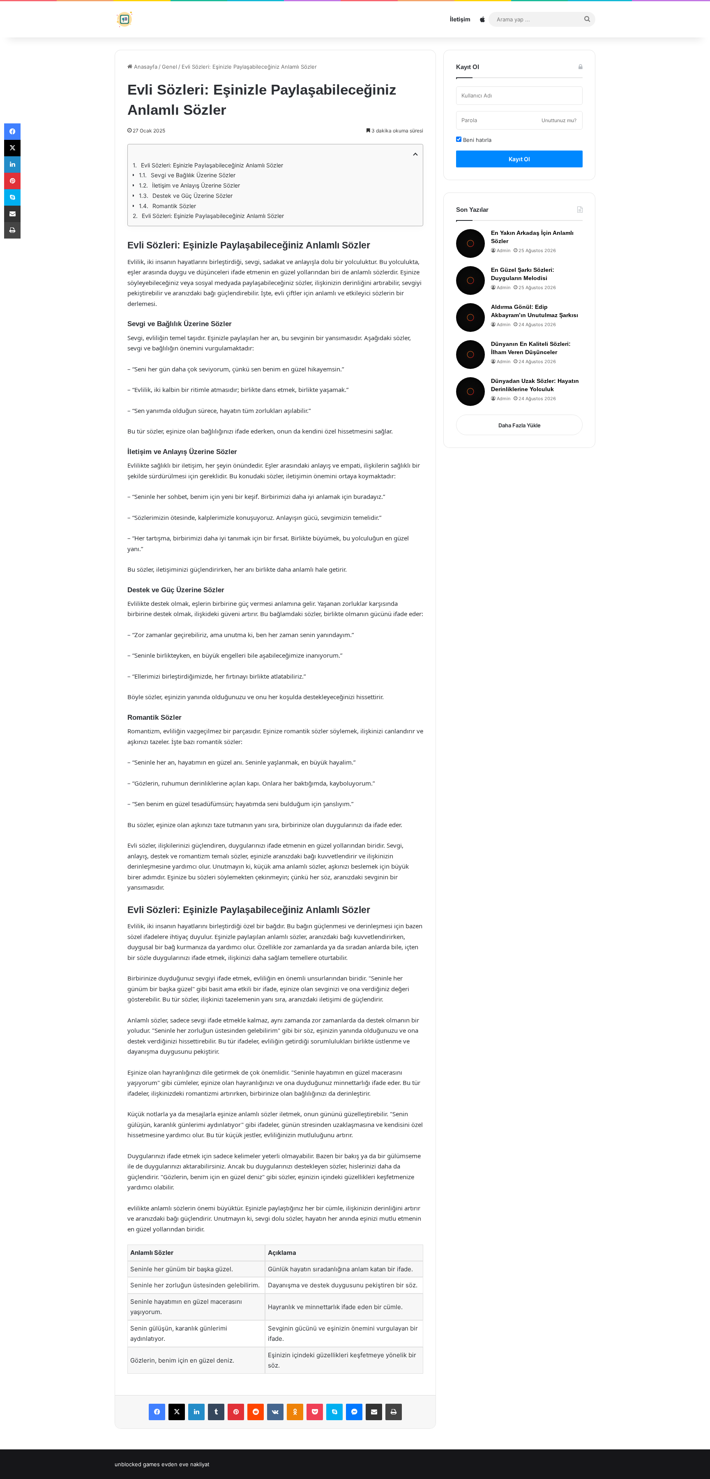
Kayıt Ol (519, 158)
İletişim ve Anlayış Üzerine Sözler (196, 185)
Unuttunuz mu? (559, 120)
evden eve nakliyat (185, 1464)
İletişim (460, 19)
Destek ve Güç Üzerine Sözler (192, 195)
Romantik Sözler (174, 205)
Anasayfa (144, 66)
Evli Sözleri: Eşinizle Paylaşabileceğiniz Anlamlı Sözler (212, 165)
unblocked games (137, 1464)
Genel (169, 66)
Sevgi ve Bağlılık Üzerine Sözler (193, 175)
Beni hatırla (476, 140)
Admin (503, 250)
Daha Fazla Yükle (519, 425)
